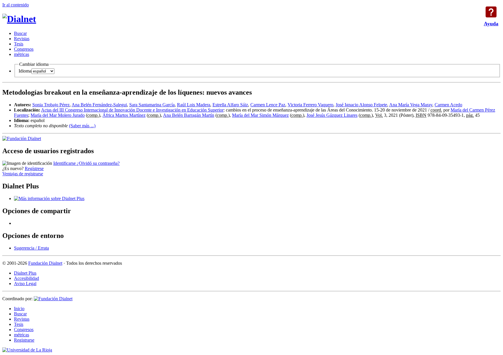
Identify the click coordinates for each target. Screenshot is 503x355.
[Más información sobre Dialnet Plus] (49, 198)
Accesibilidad (26, 278)
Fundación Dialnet (45, 263)
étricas (21, 54)
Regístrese (34, 168)
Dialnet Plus (25, 273)
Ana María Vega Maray (410, 104)
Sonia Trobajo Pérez (51, 104)
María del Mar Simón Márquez (260, 115)
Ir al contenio (15, 4)
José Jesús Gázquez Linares (332, 115)
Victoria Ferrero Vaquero (310, 104)
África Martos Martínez (124, 115)
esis (18, 43)
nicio (19, 308)
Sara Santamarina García (152, 104)
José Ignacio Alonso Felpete (361, 104)
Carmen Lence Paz (267, 104)
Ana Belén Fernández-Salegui (99, 104)
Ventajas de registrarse (22, 173)
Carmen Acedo (448, 104)
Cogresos (23, 49)
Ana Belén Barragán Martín (188, 115)
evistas (21, 38)
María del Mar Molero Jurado (58, 115)
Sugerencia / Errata (31, 248)
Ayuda (491, 12)
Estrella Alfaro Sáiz (230, 104)
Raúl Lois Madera (193, 104)
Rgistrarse (24, 340)
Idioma (25, 70)
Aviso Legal (25, 283)
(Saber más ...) (82, 125)
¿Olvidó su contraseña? (98, 163)
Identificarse (65, 163)
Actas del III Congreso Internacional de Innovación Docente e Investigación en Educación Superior (132, 109)
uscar (20, 33)
